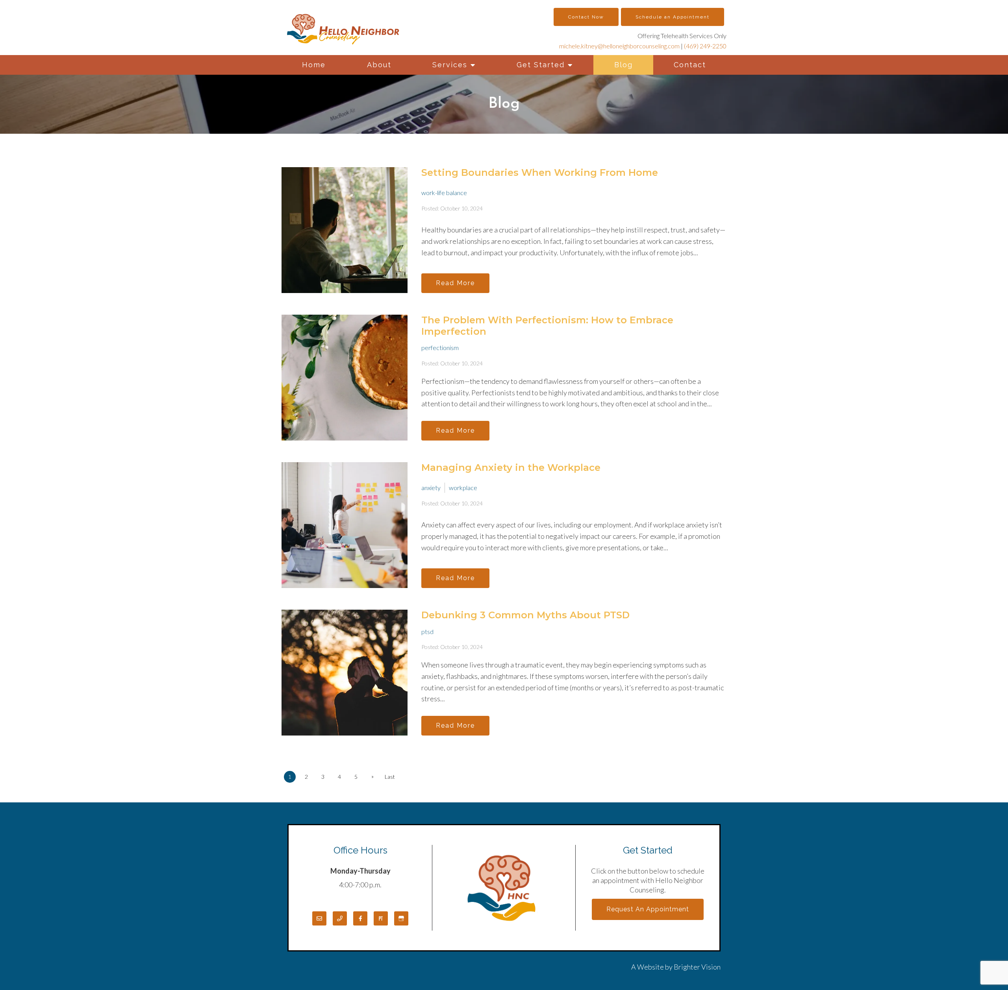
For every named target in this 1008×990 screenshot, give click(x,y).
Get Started (541, 65)
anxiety (431, 487)
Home (314, 65)
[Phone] (340, 918)
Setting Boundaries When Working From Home (539, 172)
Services (449, 65)
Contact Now (586, 17)
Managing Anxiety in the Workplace (510, 467)
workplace (463, 487)
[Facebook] (360, 918)
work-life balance (444, 192)
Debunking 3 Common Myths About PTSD (525, 615)
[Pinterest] (381, 918)
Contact (690, 65)
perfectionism (440, 347)
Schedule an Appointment (673, 17)
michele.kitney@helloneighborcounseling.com (619, 46)
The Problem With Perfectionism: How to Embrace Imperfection (547, 325)
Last (390, 776)
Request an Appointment (647, 909)
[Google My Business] (401, 918)
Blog (623, 65)
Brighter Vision (697, 966)
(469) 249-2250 (705, 46)
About (379, 65)
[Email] (319, 918)
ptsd (427, 631)
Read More (455, 283)
